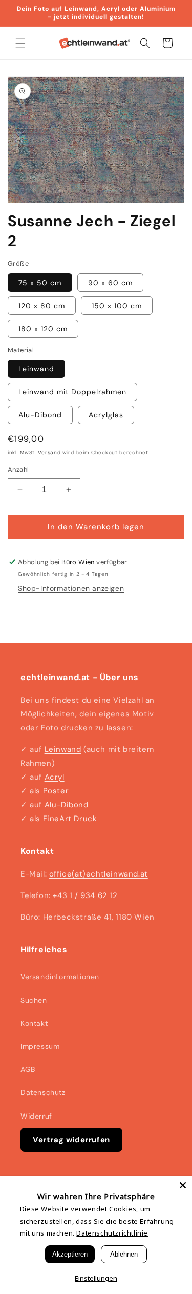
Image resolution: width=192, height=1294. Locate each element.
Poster (56, 791)
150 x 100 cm (117, 305)
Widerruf (36, 1116)
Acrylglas (106, 415)
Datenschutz (43, 1092)
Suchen (33, 1000)
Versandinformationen (59, 976)
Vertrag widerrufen (71, 1139)
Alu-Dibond (40, 415)
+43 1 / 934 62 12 (85, 895)
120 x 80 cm (41, 305)
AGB (27, 1069)
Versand (49, 452)
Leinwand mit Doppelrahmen (72, 391)
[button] (20, 43)
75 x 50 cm (39, 282)
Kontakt (34, 1023)
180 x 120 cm (43, 328)
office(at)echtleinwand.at (98, 874)
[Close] (183, 1185)
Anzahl (18, 469)
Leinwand (36, 368)
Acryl (55, 777)
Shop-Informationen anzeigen (71, 588)
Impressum (39, 1046)
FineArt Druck (70, 818)
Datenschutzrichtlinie (112, 1233)
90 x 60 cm (110, 282)
